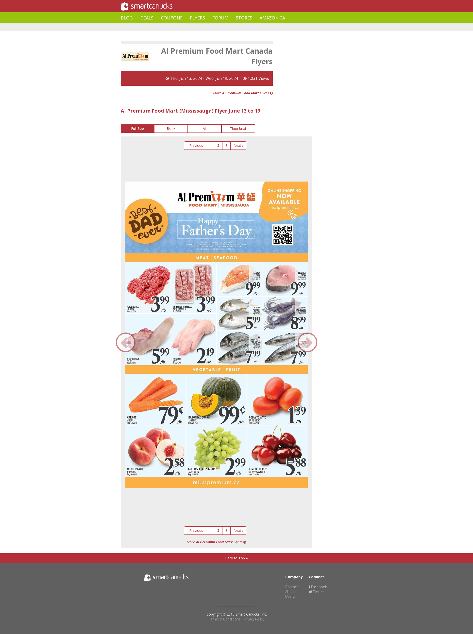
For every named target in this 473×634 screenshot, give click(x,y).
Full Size (137, 128)
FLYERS (197, 18)
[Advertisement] (210, 27)
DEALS (146, 18)
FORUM (220, 18)
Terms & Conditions (224, 619)
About (290, 591)
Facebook (318, 586)
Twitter (318, 591)
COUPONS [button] (172, 18)
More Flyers (241, 93)
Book (171, 128)
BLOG (127, 18)
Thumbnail (238, 128)
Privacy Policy (254, 619)
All (204, 128)
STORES (244, 18)
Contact (291, 586)
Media (290, 596)
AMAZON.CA (272, 18)
